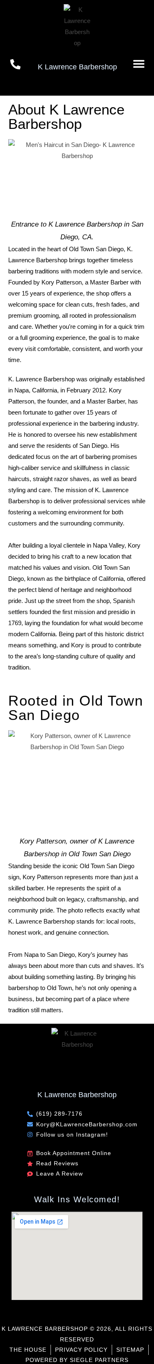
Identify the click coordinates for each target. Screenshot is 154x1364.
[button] (138, 63)
